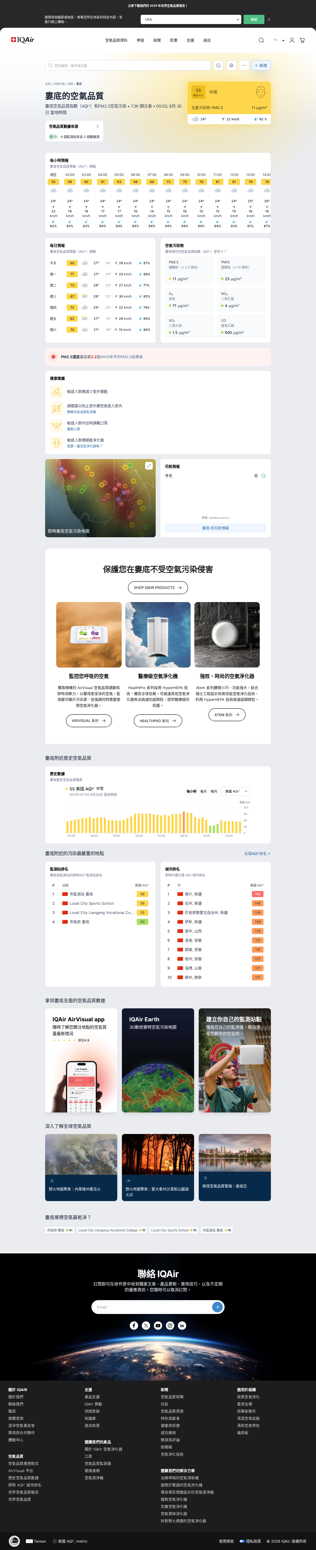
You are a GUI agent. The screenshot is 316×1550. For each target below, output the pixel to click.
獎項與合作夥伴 (21, 1432)
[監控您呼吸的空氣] (89, 635)
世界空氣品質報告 (23, 1492)
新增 (263, 65)
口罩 (88, 1456)
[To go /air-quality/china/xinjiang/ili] (216, 921)
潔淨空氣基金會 (21, 1425)
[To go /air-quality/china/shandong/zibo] (216, 968)
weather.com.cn (219, 517)
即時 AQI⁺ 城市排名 (25, 1485)
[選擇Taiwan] (278, 40)
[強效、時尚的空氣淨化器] (227, 635)
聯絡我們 (16, 1404)
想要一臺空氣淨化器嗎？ (84, 446)
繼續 (254, 19)
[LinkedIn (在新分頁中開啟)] (182, 1325)
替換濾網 (92, 1470)
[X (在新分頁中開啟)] (146, 1325)
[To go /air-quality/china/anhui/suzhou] (216, 958)
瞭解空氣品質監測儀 (81, 412)
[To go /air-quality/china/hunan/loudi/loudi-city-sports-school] (101, 903)
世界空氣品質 (19, 1499)
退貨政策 (92, 1425)
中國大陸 (59, 84)
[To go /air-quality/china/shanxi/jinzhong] (216, 931)
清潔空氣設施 (248, 1418)
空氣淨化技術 (172, 1454)
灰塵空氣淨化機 (174, 1506)
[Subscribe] (217, 1307)
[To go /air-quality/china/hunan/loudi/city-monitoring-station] (101, 894)
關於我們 (16, 1397)
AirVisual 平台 (20, 1470)
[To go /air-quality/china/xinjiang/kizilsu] (216, 903)
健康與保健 (170, 1425)
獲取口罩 (73, 429)
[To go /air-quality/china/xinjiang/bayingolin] (216, 912)
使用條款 (226, 1541)
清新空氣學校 (248, 1425)
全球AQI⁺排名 (255, 853)
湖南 (70, 84)
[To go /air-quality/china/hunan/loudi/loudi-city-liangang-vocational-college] (101, 912)
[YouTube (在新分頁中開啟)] (158, 1325)
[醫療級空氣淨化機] (158, 635)
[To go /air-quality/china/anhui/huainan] (216, 940)
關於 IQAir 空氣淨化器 (104, 1449)
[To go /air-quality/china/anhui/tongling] (216, 949)
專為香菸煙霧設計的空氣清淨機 (187, 1492)
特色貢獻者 (170, 1418)
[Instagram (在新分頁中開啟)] (170, 1325)
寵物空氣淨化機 (174, 1499)
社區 (164, 1404)
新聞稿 (166, 1447)
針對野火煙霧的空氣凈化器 (183, 1521)
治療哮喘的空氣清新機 (180, 1477)
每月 (214, 791)
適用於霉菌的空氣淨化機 (181, 1485)
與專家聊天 (246, 1411)
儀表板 (242, 1432)
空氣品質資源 (172, 1411)
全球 (48, 84)
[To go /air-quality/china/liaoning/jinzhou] (216, 977)
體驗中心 (16, 1440)
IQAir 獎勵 (93, 1404)
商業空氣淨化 (248, 1397)
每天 (203, 791)
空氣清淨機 (94, 1477)
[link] (261, 40)
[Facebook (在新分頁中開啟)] (134, 1325)
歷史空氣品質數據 (23, 1477)
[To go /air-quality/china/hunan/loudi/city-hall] (101, 921)
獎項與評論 (170, 1440)
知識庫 (90, 1418)
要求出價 (244, 1404)
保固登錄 (92, 1411)
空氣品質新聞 (172, 1397)
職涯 (12, 1411)
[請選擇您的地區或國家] (278, 40)
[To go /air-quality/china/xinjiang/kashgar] (216, 894)
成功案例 (168, 1432)
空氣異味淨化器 (174, 1513)
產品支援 (92, 1397)
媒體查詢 (16, 1418)
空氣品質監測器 (98, 1463)
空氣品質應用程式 (23, 1463)
